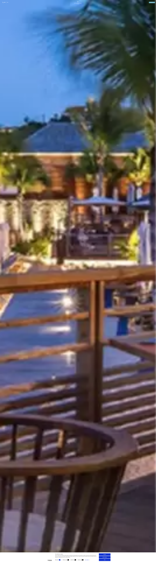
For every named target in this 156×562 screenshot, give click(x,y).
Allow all (104, 554)
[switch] (68, 560)
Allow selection (105, 557)
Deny (104, 559)
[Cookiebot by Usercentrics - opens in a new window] (49, 560)
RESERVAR (152, 2)
